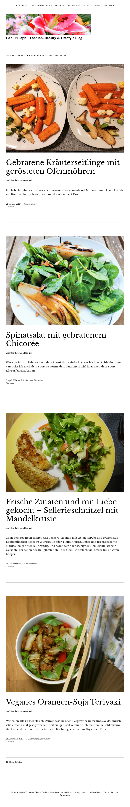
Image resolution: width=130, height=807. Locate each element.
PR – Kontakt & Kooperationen (48, 5)
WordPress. (97, 792)
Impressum (74, 5)
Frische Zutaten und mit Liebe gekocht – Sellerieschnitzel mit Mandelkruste (62, 510)
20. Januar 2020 (13, 564)
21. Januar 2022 (13, 204)
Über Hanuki (21, 5)
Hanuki (28, 180)
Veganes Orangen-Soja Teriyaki (63, 702)
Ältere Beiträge (15, 762)
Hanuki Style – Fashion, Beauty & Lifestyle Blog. (50, 792)
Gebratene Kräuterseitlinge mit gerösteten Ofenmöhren (63, 166)
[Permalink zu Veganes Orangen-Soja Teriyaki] (65, 691)
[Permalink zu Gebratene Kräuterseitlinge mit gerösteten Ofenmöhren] (65, 151)
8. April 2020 (11, 380)
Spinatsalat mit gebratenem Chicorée (56, 339)
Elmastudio (65, 795)
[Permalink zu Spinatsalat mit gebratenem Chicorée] (65, 324)
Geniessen (10, 206)
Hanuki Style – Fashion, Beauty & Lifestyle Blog (44, 38)
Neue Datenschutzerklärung (99, 5)
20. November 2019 (14, 739)
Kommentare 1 (30, 204)
